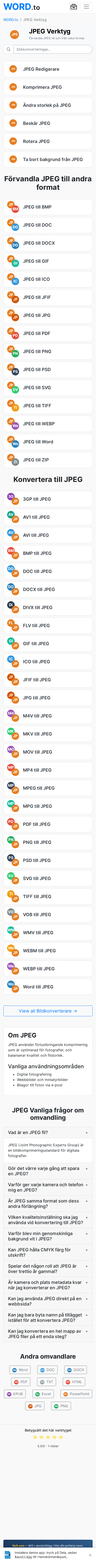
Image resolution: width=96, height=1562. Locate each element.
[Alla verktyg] (73, 6)
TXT (47, 1382)
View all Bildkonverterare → (48, 1011)
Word (20, 1370)
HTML (74, 1382)
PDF (21, 1382)
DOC (48, 1370)
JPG (35, 1406)
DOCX (76, 1370)
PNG (61, 1406)
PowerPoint (76, 1394)
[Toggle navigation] (86, 6)
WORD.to (10, 19)
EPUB (15, 1394)
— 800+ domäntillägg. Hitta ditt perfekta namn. (48, 1545)
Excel (43, 1394)
